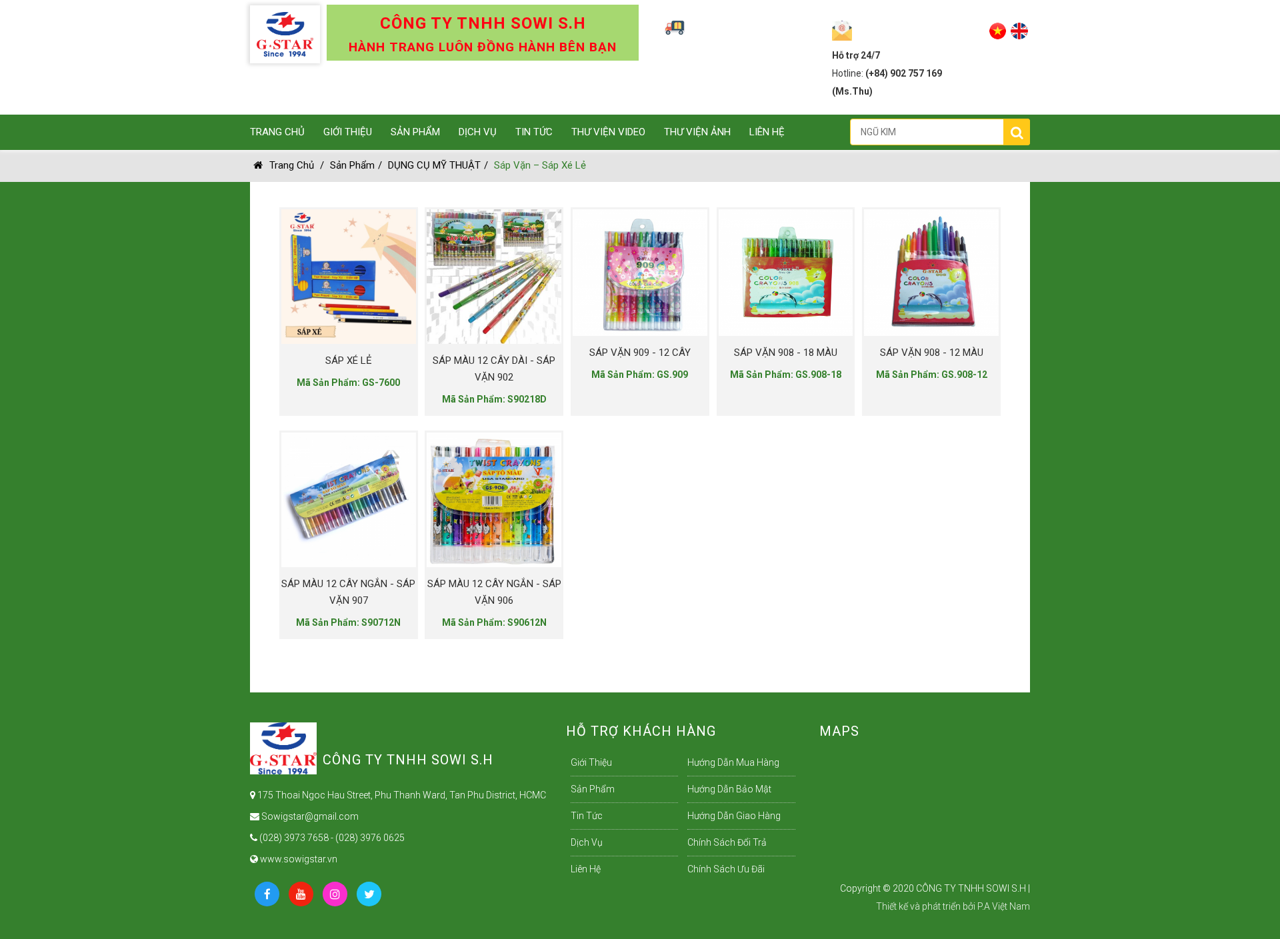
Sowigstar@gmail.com (309, 816)
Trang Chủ (277, 132)
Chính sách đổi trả (727, 842)
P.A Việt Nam (1003, 906)
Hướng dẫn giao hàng (734, 815)
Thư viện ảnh (697, 132)
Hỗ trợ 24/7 (856, 55)
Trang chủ (291, 165)
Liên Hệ (767, 132)
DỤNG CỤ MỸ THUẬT (434, 165)
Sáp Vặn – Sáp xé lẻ (540, 165)
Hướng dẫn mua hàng (733, 762)
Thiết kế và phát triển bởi (925, 906)
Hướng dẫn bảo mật (729, 789)
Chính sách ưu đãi (726, 869)
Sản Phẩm (415, 132)
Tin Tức (534, 132)
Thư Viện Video (608, 132)
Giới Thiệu (347, 132)
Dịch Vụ (478, 132)
